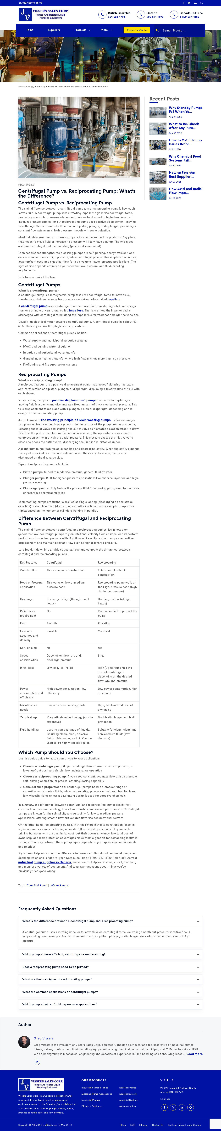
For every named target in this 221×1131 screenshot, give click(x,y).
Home (29, 30)
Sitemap (143, 1125)
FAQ (132, 1125)
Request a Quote (137, 30)
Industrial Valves (127, 1087)
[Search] (157, 30)
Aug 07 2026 (175, 116)
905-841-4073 (155, 16)
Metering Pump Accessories (96, 1093)
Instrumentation (127, 1106)
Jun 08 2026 (175, 198)
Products (80, 30)
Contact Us (157, 1125)
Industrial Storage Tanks (94, 1087)
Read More (194, 1054)
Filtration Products (91, 1106)
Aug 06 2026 (175, 133)
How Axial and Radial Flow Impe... (186, 191)
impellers (76, 310)
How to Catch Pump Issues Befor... (185, 142)
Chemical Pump (37, 885)
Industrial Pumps (90, 1099)
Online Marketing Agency (89, 1125)
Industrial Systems (128, 1099)
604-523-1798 (116, 16)
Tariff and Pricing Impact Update (184, 1125)
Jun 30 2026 (175, 165)
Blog (30, 86)
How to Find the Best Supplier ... (182, 175)
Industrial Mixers (127, 1093)
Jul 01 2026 (175, 149)
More (104, 30)
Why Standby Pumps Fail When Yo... (185, 110)
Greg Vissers (43, 1038)
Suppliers (54, 30)
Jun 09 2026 (175, 181)
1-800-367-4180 (189, 16)
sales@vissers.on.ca (30, 2)
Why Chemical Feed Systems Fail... (185, 158)
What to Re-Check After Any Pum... (184, 126)
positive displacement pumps (74, 400)
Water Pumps (60, 885)
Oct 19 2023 (27, 184)
